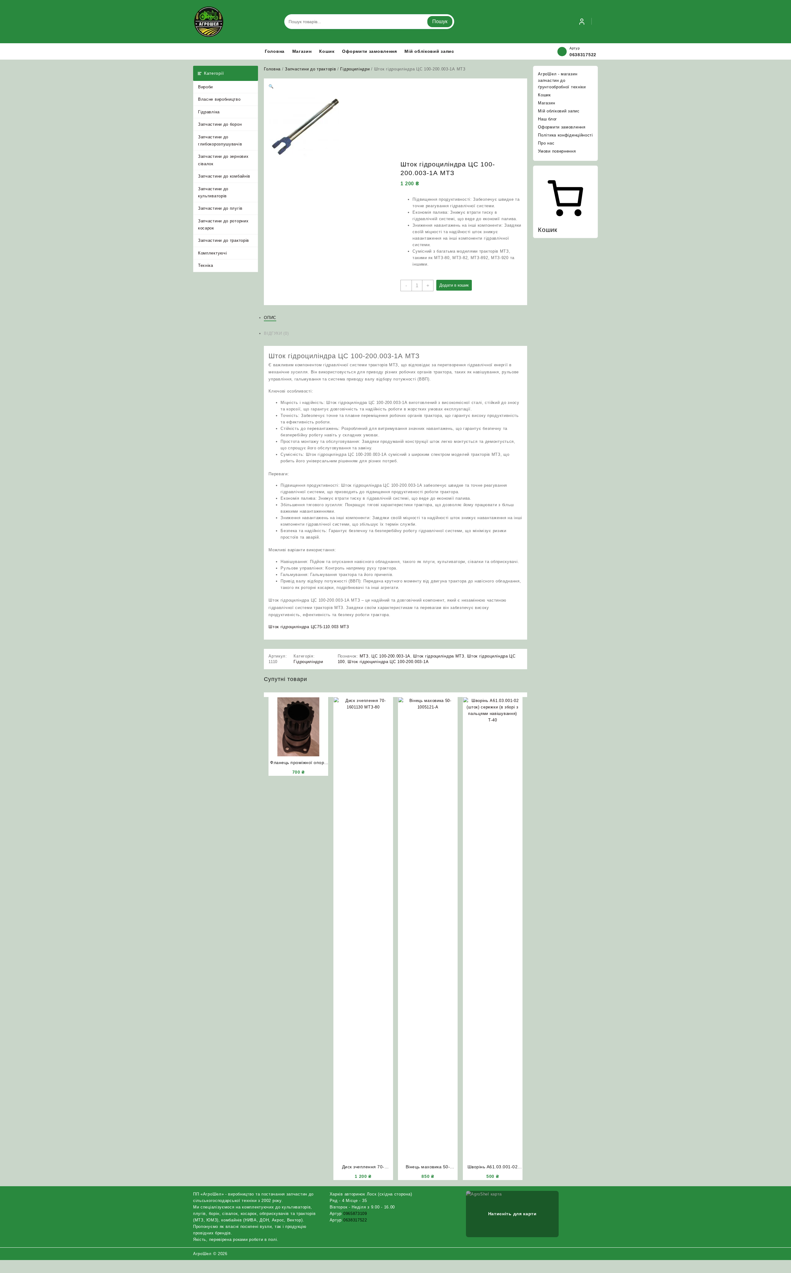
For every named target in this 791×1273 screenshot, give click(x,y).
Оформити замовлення (561, 127)
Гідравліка (209, 112)
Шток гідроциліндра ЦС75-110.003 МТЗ (309, 626)
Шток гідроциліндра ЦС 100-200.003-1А (388, 661)
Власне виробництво (219, 99)
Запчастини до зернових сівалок (223, 160)
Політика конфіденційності (565, 135)
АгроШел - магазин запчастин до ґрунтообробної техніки (562, 80)
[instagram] (587, 1253)
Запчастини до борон (220, 124)
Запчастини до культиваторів (213, 192)
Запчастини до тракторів (223, 240)
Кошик (544, 95)
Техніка (205, 265)
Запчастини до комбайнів (224, 176)
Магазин (546, 103)
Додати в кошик (454, 285)
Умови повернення (557, 151)
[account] (582, 21)
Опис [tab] (270, 317)
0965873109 (355, 1213)
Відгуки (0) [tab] (276, 333)
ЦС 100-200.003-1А (390, 656)
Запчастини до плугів (220, 208)
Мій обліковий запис (558, 111)
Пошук (439, 21)
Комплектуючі (212, 253)
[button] (271, 86)
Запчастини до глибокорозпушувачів (220, 140)
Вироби (205, 87)
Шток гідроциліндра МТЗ (438, 656)
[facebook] (579, 1253)
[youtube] (594, 1253)
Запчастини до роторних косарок (223, 224)
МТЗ (364, 656)
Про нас (546, 143)
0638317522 (582, 54)
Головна (272, 69)
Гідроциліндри (355, 69)
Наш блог (547, 119)
